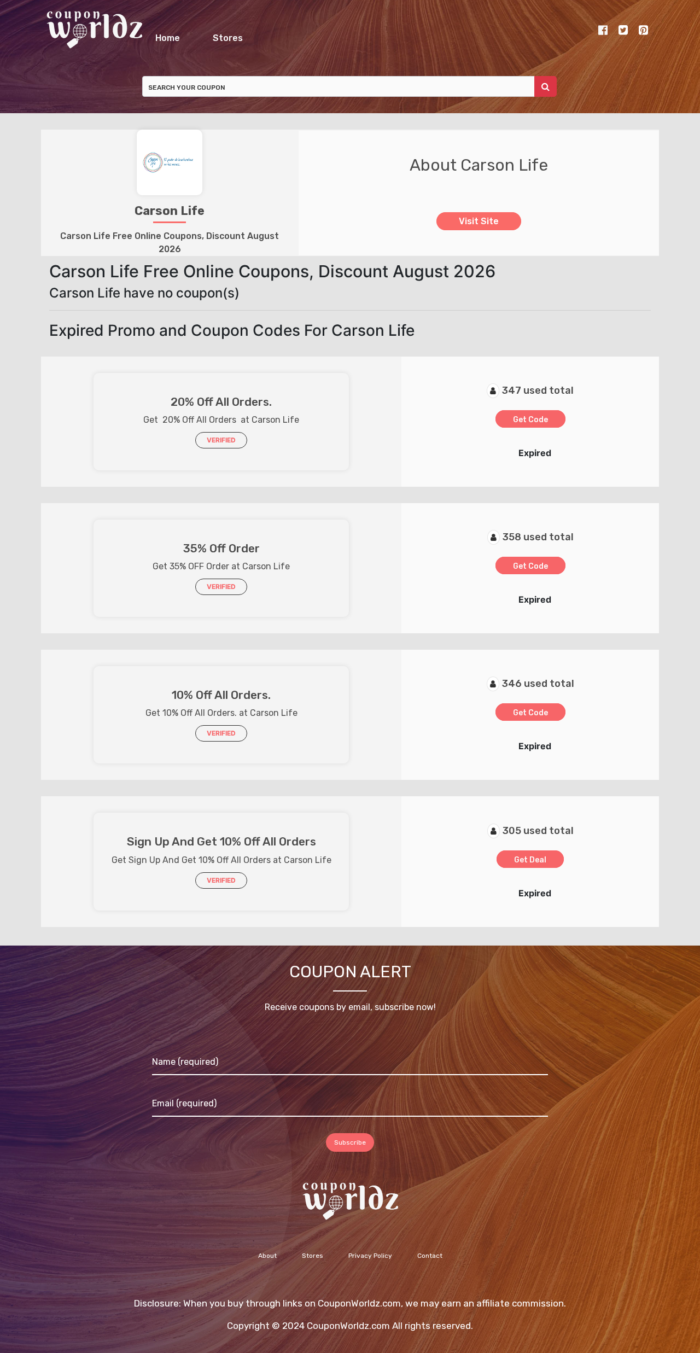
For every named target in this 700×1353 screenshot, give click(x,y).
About (267, 1261)
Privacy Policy (370, 1261)
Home (233, 35)
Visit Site (479, 227)
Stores (401, 35)
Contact (429, 1261)
